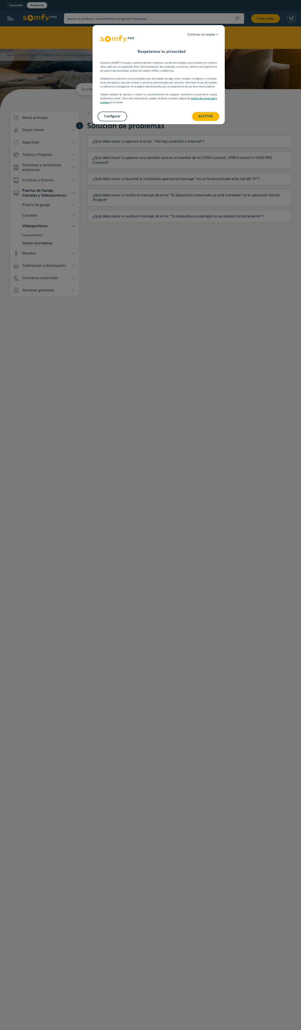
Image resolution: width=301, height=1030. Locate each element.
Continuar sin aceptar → (203, 34)
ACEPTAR (205, 116)
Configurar (112, 116)
